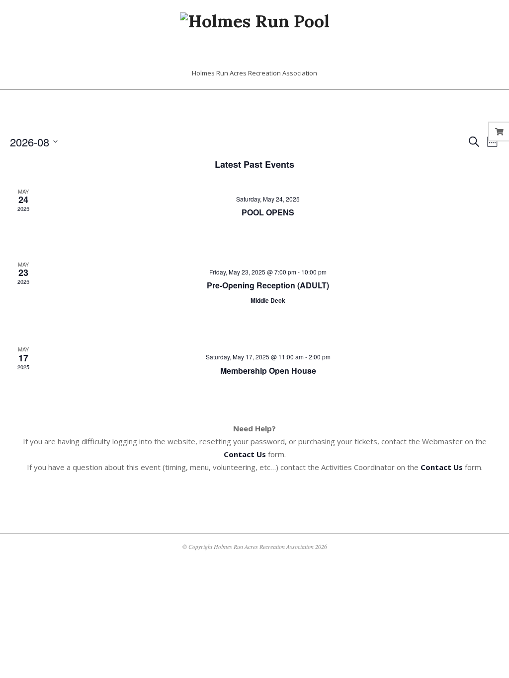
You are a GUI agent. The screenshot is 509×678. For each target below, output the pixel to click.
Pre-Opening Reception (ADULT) (268, 285)
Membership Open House (268, 370)
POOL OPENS (268, 212)
